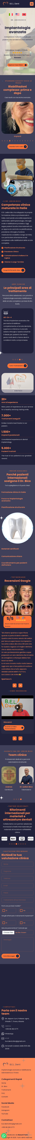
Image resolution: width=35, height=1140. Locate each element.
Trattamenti (6, 1090)
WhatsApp (9, 1034)
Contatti (4, 1097)
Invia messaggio (9, 956)
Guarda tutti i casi (16, 147)
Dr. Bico (4, 1086)
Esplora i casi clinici (16, 65)
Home (3, 1083)
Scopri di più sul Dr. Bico (11, 270)
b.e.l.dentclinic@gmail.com (15, 1041)
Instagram (5, 1110)
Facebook (5, 1107)
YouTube (4, 1114)
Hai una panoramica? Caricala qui (14, 928)
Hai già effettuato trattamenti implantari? (17, 917)
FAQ (3, 1093)
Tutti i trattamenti (16, 366)
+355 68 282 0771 (11, 1029)
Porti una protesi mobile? (11, 906)
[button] (32, 4)
